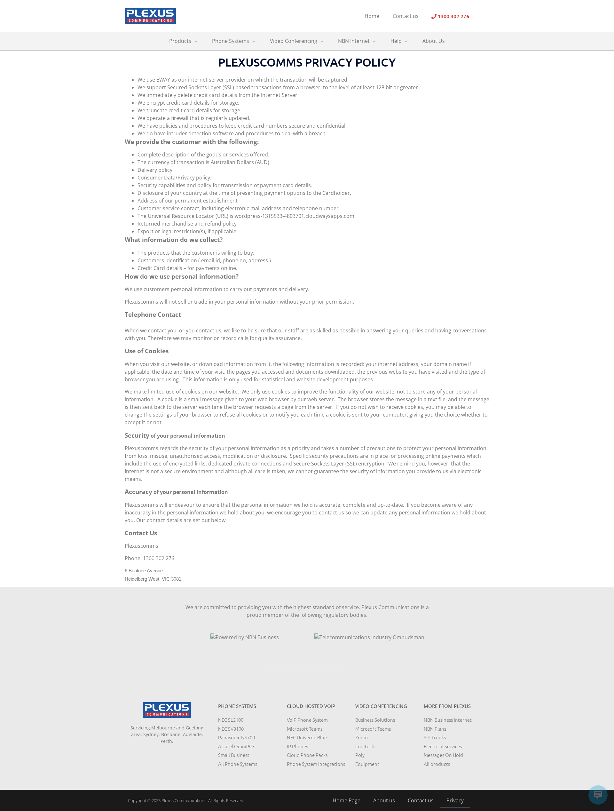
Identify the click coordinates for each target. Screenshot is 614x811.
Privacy (455, 800)
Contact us (406, 16)
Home (372, 16)
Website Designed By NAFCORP (307, 668)
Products (180, 40)
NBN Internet (354, 40)
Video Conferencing (293, 40)
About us (384, 800)
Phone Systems (230, 40)
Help (396, 40)
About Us (433, 40)
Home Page (346, 800)
